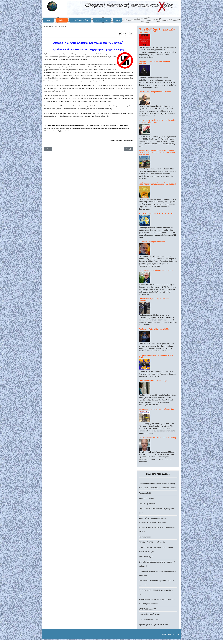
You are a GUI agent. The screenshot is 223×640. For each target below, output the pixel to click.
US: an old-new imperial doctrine (152, 242)
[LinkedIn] (131, 33)
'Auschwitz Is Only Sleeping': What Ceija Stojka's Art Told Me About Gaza (157, 121)
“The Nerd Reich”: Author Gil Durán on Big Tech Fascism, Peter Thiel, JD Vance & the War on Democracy (157, 31)
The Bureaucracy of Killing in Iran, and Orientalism (154, 299)
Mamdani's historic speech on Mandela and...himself (154, 62)
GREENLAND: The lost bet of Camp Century (156, 270)
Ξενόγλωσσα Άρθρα (80, 20)
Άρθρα (61, 20)
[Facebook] (120, 33)
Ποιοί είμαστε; (102, 20)
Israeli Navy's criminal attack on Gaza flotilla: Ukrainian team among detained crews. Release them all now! (157, 152)
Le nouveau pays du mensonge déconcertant (156, 409)
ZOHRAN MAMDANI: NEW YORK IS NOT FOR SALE (156, 356)
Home (48, 20)
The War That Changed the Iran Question (155, 92)
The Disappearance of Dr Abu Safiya (153, 380)
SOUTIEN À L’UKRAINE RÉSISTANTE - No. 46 (156, 213)
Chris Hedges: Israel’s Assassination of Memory (157, 437)
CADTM (117, 20)
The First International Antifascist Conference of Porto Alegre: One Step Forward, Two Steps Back (158, 184)
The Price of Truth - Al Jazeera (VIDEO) (154, 329)
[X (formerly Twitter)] (125, 33)
